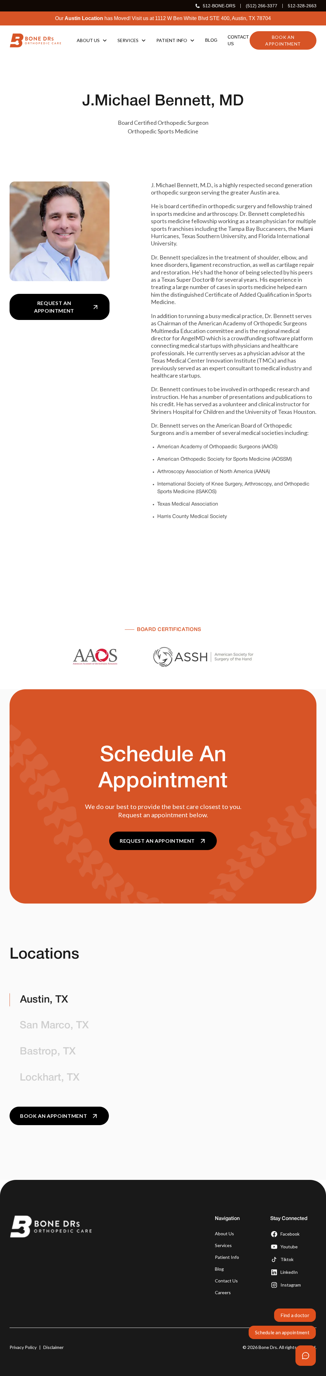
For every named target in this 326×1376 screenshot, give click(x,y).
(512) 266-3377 (261, 5)
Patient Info (227, 1257)
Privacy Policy (23, 1347)
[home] (35, 40)
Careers (223, 1292)
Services (223, 1245)
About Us (224, 1233)
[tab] (80, 1000)
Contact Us (226, 1280)
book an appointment (283, 40)
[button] (92, 40)
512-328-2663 (302, 5)
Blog (219, 1269)
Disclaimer (53, 1347)
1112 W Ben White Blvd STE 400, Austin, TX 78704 (213, 18)
